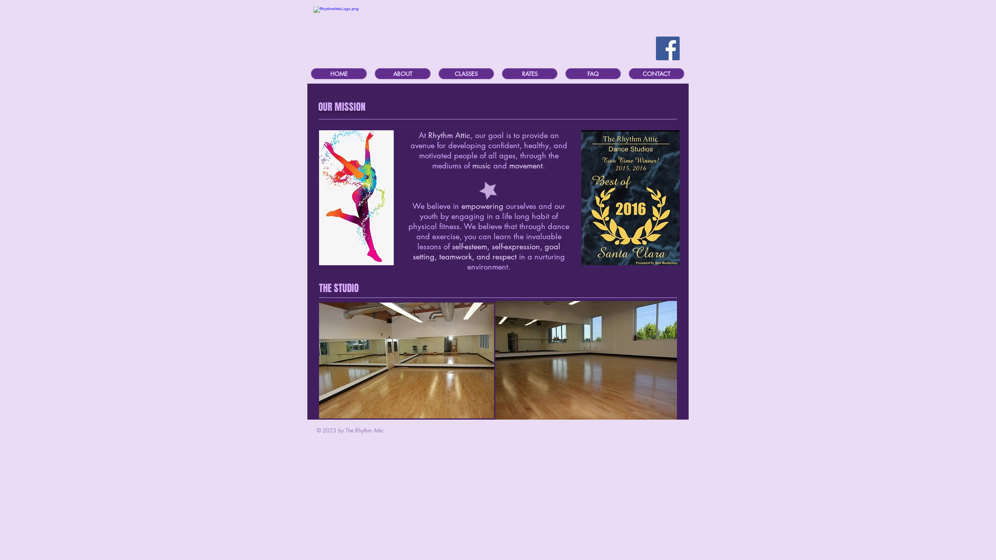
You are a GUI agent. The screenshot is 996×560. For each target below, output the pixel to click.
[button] (403, 73)
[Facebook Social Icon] (668, 48)
